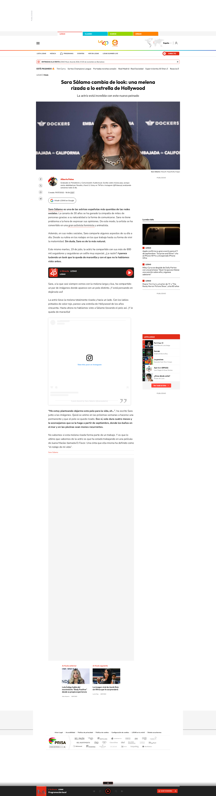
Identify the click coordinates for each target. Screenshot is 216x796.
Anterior (94, 791)
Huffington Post (83, 741)
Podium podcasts (103, 745)
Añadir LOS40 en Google (64, 200)
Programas (68, 54)
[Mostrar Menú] (39, 43)
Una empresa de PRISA (57, 740)
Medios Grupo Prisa (57, 746)
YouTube (103, 706)
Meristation (146, 745)
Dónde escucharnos (154, 732)
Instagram (93, 706)
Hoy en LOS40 (93, 54)
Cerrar (178, 62)
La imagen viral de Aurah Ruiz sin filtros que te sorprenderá (106, 688)
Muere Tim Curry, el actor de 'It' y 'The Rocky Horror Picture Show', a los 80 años (160, 285)
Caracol (152, 738)
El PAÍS (79, 738)
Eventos (80, 54)
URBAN (138, 34)
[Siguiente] (178, 68)
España (166, 43)
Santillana (103, 738)
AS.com (135, 738)
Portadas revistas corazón (104, 68)
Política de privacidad (85, 732)
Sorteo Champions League (79, 68)
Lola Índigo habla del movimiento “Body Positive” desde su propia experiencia (74, 689)
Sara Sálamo (55, 209)
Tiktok (98, 706)
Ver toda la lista (159, 385)
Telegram (40, 198)
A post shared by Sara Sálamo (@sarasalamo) (89, 401)
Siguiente (122, 791)
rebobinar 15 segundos (100, 791)
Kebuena (150, 741)
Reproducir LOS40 (129, 272)
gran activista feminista (81, 225)
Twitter (40, 185)
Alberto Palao (67, 179)
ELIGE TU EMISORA (166, 791)
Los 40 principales (91, 738)
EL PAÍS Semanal (132, 741)
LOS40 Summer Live (110, 54)
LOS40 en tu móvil (138, 732)
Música (53, 54)
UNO (96, 741)
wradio (104, 741)
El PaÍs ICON (113, 745)
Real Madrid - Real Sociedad (130, 68)
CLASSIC (88, 34)
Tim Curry (61, 68)
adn (143, 738)
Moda (46, 75)
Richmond (78, 745)
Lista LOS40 (41, 54)
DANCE (113, 34)
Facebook (40, 179)
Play (108, 791)
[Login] (176, 43)
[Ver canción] (149, 344)
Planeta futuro (141, 741)
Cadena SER (127, 738)
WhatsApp (40, 192)
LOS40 (62, 34)
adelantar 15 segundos (116, 791)
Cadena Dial (123, 741)
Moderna (90, 745)
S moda (123, 745)
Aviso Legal (59, 732)
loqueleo (134, 745)
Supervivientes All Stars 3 (156, 68)
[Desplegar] (108, 783)
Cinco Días (113, 741)
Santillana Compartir (116, 738)
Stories (123, 706)
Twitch (118, 706)
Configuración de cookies (120, 732)
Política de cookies (102, 732)
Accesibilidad (70, 732)
